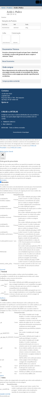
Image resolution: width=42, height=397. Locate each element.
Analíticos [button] (2, 298)
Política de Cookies (16, 147)
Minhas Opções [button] (4, 151)
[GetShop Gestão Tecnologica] (21, 135)
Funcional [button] (2, 269)
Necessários (5, 182)
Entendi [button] (11, 151)
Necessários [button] (3, 180)
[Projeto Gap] (12, 107)
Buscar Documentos (8, 61)
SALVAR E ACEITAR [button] (5, 394)
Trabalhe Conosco (9, 122)
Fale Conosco (7, 124)
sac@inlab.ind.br (5, 96)
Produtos (9, 8)
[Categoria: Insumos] (4, 13)
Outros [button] (2, 375)
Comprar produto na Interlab (11, 81)
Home (3, 8)
